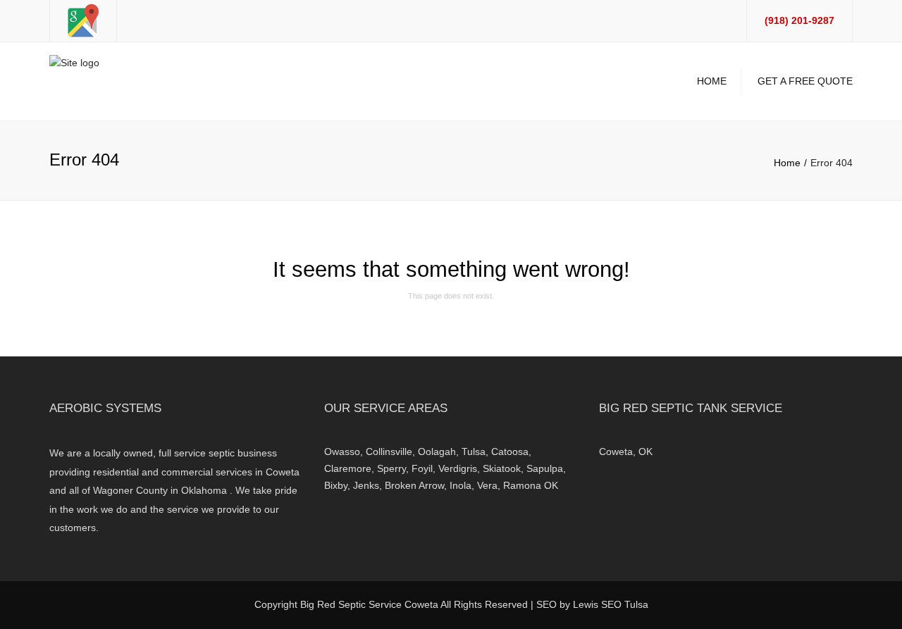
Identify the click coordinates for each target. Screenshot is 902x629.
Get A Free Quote (805, 81)
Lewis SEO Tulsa (610, 604)
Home (712, 81)
